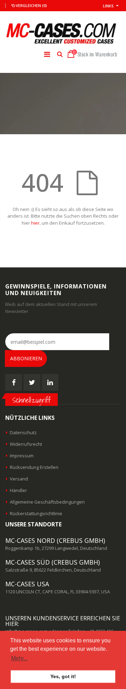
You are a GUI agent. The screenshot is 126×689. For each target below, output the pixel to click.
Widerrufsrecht (26, 444)
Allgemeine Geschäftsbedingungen (47, 502)
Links (108, 5)
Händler (18, 490)
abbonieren (26, 358)
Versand (19, 479)
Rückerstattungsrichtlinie (36, 513)
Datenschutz (23, 432)
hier (35, 223)
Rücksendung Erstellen (34, 467)
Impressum (22, 455)
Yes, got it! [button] (63, 676)
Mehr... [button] (19, 658)
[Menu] (47, 54)
